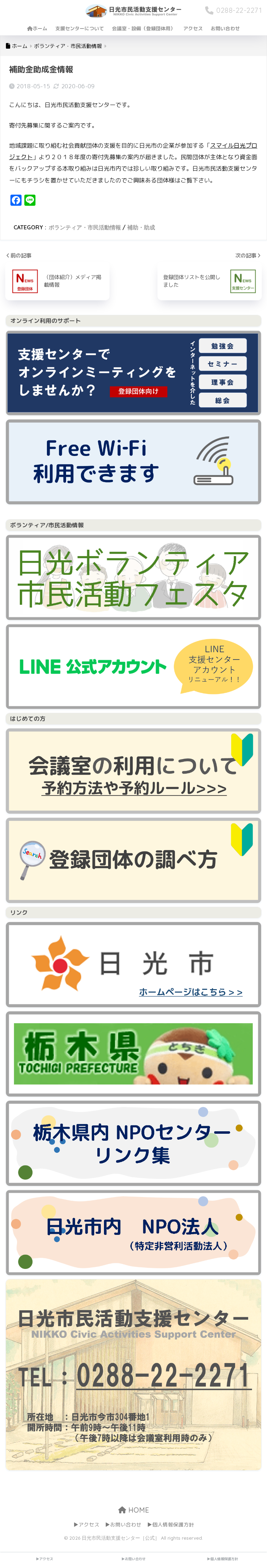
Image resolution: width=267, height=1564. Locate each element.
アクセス (193, 28)
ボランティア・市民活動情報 (85, 227)
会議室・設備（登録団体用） (143, 28)
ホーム (40, 28)
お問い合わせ (225, 28)
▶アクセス (86, 1524)
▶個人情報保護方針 (170, 1524)
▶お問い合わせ (123, 1524)
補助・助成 (141, 227)
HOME (137, 1510)
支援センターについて (79, 28)
